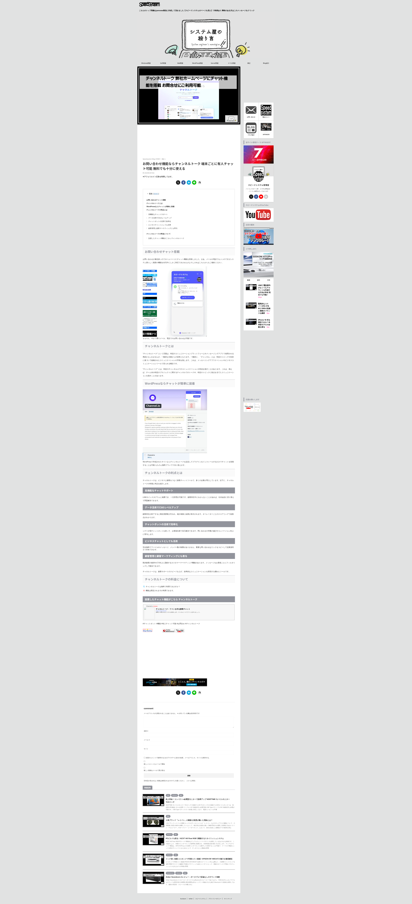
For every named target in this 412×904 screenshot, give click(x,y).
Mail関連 (180, 63)
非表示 (156, 194)
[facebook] (183, 182)
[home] (266, 197)
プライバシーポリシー (214, 898)
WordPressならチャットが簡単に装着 (160, 206)
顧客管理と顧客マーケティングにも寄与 (162, 228)
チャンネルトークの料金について (158, 234)
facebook (183, 898)
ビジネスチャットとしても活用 (159, 225)
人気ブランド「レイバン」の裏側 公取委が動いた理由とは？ (189, 820)
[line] (194, 182)
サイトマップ (228, 898)
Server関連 (214, 63)
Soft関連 (163, 63)
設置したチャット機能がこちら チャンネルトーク (166, 238)
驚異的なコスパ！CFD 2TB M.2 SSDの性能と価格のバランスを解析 (264, 308)
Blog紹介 (266, 63)
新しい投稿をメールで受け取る (154, 770)
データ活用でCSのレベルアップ (160, 218)
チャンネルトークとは (154, 203)
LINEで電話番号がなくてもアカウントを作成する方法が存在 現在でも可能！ (264, 290)
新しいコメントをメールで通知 (154, 764)
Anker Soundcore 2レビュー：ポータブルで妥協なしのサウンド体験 (193, 877)
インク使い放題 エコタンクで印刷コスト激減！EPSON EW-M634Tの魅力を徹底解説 (199, 859)
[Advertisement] (189, 141)
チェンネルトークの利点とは (156, 210)
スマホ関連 (232, 63)
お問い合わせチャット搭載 (156, 200)
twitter (191, 898)
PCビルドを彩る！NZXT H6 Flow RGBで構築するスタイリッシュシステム (195, 838)
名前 (146, 731)
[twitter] (178, 182)
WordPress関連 (197, 63)
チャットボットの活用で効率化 (159, 221)
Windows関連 (146, 63)
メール (147, 740)
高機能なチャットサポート (158, 214)
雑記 (248, 63)
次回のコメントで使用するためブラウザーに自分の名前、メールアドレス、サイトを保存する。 (178, 758)
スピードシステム (200, 898)
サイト (146, 749)
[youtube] (261, 197)
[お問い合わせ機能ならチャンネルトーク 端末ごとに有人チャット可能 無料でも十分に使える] (189, 182)
